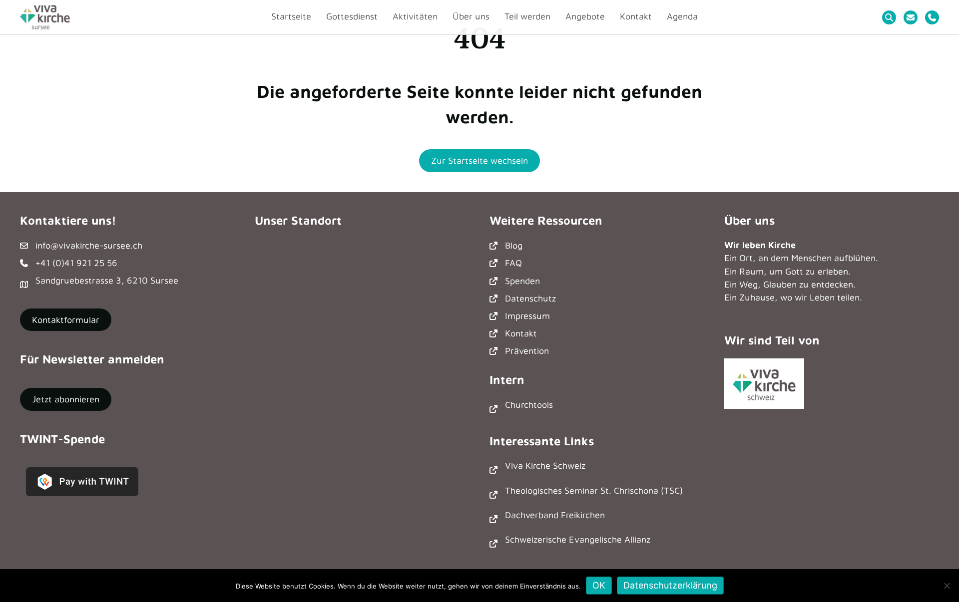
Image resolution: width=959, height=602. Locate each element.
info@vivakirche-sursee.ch (88, 245)
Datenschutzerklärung (670, 585)
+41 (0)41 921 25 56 (76, 263)
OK (598, 585)
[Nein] (947, 586)
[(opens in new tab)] (764, 382)
